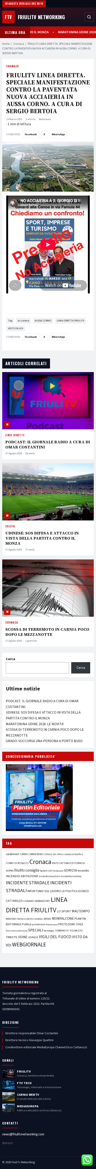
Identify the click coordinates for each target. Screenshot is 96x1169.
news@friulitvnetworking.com (23, 1134)
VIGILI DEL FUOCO (55, 937)
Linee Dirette (15, 435)
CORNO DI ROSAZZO (17, 863)
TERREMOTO (62, 931)
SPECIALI (35, 930)
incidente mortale (71, 876)
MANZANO (11, 919)
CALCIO (10, 526)
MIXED (47, 919)
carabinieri (12, 854)
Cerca (10, 659)
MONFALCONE (63, 918)
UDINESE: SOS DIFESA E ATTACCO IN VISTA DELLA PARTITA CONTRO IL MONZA (42, 538)
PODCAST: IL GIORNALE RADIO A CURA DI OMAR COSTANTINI (47, 444)
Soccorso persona (16, 931)
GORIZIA (70, 870)
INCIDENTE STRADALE (28, 882)
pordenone (38, 924)
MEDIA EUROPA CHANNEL (30, 919)
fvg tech (44, 870)
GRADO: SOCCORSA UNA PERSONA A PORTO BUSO (44, 741)
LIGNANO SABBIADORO (36, 901)
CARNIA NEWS (35, 854)
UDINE (22, 937)
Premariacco (52, 924)
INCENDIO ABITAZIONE (22, 876)
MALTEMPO (81, 911)
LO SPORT (64, 911)
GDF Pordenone (55, 870)
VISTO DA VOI (15, 328)
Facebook (31, 134)
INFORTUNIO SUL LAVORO (44, 891)
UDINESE (33, 937)
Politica (26, 924)
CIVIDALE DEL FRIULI (54, 854)
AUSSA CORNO (43, 321)
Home (6, 44)
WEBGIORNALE (29, 945)
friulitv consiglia (26, 870)
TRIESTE (11, 937)
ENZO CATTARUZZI (63, 863)
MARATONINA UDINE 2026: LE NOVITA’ (35, 724)
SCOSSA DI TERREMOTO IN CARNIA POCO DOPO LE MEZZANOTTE (47, 631)
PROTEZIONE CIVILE (70, 924)
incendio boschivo (49, 876)
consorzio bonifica (73, 854)
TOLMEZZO (76, 931)
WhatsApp (58, 134)
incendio (83, 870)
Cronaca (18, 44)
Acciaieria (23, 321)
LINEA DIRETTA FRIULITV (70, 321)
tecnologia (49, 930)
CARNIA (24, 854)
